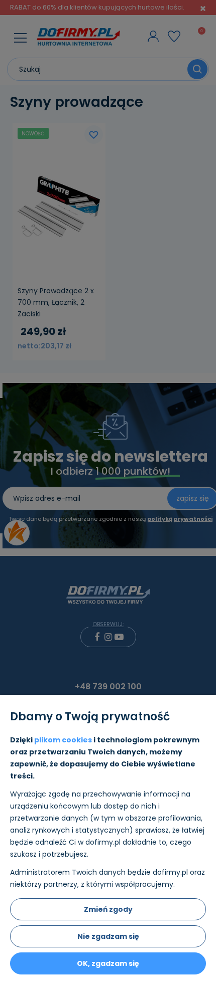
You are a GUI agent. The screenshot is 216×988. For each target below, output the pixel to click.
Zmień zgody (108, 909)
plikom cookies (63, 740)
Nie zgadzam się (108, 936)
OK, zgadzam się (108, 963)
